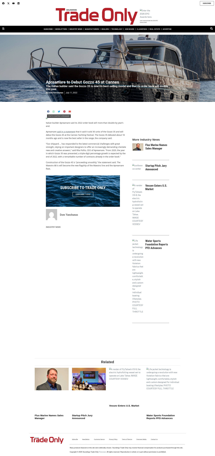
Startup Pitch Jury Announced (156, 167)
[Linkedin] (18, 3)
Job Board (129, 29)
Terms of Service (127, 439)
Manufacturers (92, 29)
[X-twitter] (8, 3)
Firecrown (102, 452)
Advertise (167, 29)
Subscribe (48, 29)
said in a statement (66, 131)
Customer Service (99, 439)
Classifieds (142, 29)
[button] (48, 111)
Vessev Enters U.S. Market (124, 405)
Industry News (75, 29)
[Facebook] (3, 3)
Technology (116, 29)
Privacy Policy (113, 439)
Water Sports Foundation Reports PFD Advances (156, 244)
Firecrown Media (141, 439)
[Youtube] (13, 3)
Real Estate (154, 29)
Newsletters (61, 29)
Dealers (105, 29)
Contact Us (154, 439)
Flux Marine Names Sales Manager (156, 146)
